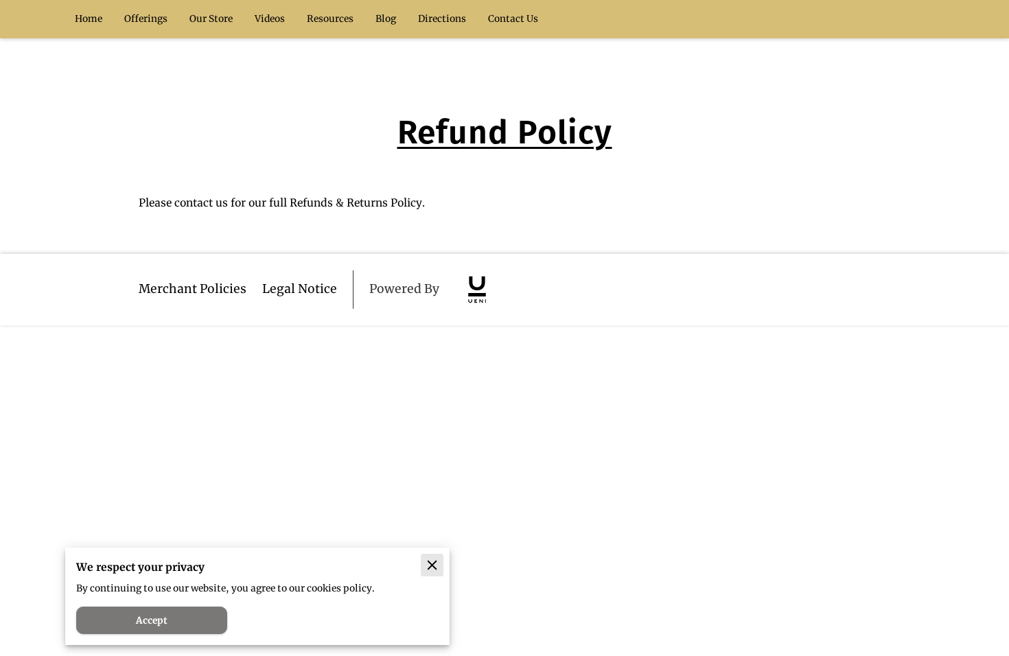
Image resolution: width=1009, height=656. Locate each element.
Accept (151, 620)
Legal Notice (299, 288)
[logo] (477, 289)
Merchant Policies (192, 288)
